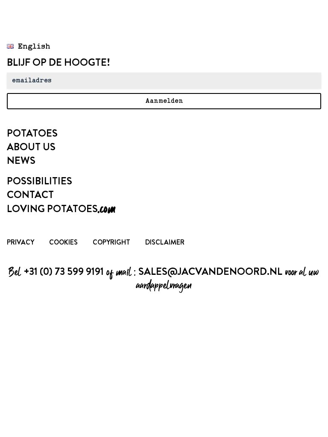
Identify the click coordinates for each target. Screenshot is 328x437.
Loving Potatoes (61, 208)
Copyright (111, 242)
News (21, 160)
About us (31, 147)
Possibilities (39, 181)
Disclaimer (164, 242)
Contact (30, 194)
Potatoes (32, 133)
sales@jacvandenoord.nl (210, 271)
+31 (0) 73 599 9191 (63, 271)
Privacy (20, 242)
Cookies (63, 242)
